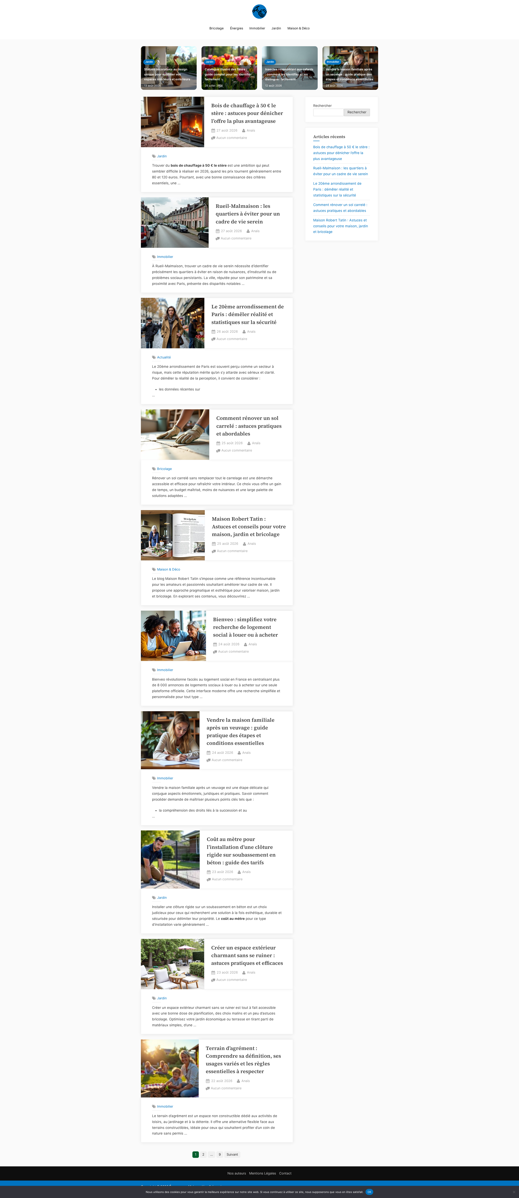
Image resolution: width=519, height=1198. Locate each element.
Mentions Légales (262, 1173)
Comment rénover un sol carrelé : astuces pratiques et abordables (249, 426)
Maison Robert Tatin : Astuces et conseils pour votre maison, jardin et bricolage (249, 526)
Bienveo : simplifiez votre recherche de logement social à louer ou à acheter (245, 627)
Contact (285, 1173)
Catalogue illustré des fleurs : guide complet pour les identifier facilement (228, 74)
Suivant (232, 1154)
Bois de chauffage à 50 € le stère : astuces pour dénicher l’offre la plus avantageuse (247, 113)
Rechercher (322, 106)
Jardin (276, 28)
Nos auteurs (236, 1173)
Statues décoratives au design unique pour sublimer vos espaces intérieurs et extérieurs (167, 74)
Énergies (236, 28)
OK (369, 1191)
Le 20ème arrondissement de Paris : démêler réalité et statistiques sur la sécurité (247, 314)
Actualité (164, 357)
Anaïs (251, 130)
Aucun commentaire (231, 138)
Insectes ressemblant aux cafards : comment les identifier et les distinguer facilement (289, 74)
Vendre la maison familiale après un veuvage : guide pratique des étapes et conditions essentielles (349, 74)
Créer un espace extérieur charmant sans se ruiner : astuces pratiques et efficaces (247, 955)
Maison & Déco (298, 28)
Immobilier (257, 28)
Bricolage (216, 28)
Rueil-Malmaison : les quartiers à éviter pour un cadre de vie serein (248, 214)
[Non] (514, 1192)
